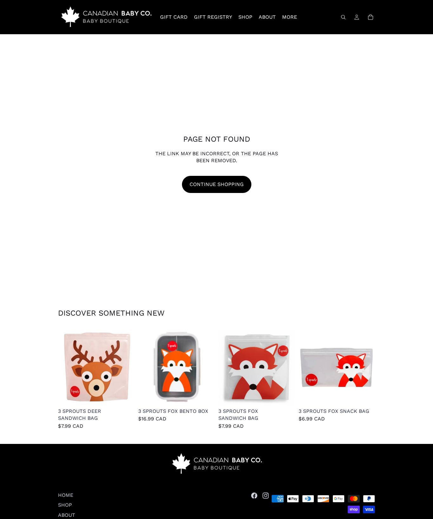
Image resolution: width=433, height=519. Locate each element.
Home (65, 495)
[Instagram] (265, 495)
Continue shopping (217, 184)
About (66, 515)
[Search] (343, 17)
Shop (65, 505)
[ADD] (124, 395)
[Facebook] (254, 495)
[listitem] (289, 17)
